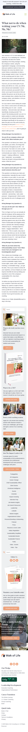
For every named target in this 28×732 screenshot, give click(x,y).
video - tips (14, 547)
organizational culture (14, 516)
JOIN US (8, 348)
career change (14, 480)
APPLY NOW (9, 433)
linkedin (14, 511)
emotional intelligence (14, 488)
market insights (14, 513)
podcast (14, 522)
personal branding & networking (14, 519)
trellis (14, 541)
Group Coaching (6, 701)
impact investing (14, 497)
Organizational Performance (9, 690)
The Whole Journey (7, 697)
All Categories (14, 477)
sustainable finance (14, 539)
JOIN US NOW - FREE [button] (10, 638)
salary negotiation (14, 530)
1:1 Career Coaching (7, 699)
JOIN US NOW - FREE (12, 469)
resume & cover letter (9, 32)
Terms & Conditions (7, 717)
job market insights (14, 502)
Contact (3, 715)
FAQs (3, 713)
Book (2, 703)
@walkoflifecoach (19, 299)
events (14, 491)
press (14, 525)
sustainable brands (14, 536)
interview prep (14, 499)
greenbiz (14, 494)
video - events (14, 544)
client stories (14, 485)
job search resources (14, 505)
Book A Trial (4, 711)
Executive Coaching (7, 688)
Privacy (3, 719)
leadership (14, 508)
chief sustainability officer (14, 482)
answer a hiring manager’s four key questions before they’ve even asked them (13, 126)
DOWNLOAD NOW (11, 399)
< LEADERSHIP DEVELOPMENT (14, 7)
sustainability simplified (14, 533)
